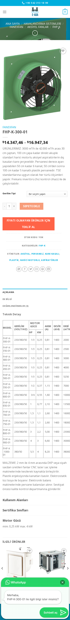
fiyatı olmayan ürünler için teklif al (28, 224)
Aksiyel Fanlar (37, 27)
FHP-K (56, 27)
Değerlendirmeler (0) (15, 305)
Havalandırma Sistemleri (42, 24)
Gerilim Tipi (9, 193)
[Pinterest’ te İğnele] (42, 269)
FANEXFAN (16, 27)
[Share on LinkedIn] (48, 269)
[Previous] (2, 575)
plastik (14, 260)
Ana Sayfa (13, 24)
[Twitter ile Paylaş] (30, 269)
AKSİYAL (25, 253)
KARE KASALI (52, 253)
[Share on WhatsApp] (19, 269)
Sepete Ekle (31, 206)
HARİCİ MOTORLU (30, 260)
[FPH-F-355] (52, 562)
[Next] (67, 575)
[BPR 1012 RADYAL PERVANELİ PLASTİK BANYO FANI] (18, 564)
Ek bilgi (7, 299)
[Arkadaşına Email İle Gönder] (36, 269)
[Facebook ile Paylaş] (25, 269)
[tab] (35, 292)
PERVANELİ (37, 253)
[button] (62, 582)
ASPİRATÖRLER (49, 260)
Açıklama (8, 292)
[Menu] (5, 12)
